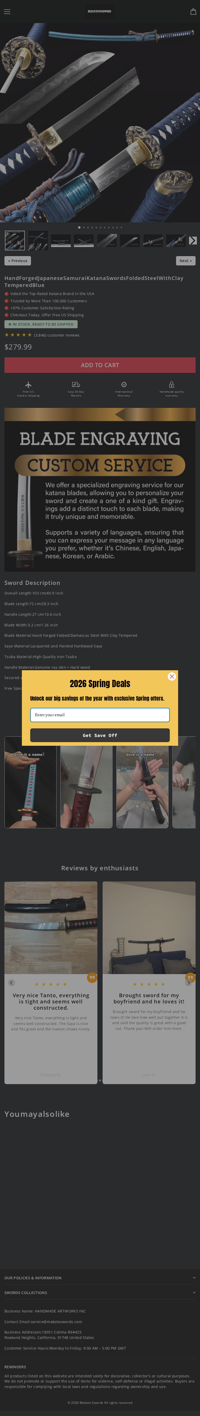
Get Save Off (100, 735)
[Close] (172, 676)
